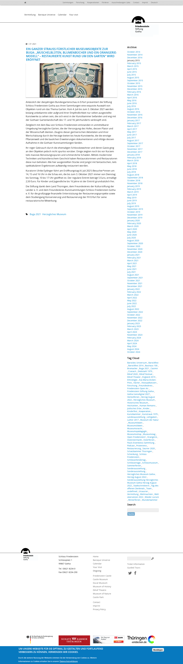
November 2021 (134, 283)
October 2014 (133, 51)
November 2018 (134, 183)
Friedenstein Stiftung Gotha (140, 391)
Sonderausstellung (136, 468)
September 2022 (135, 312)
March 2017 (133, 126)
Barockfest (153, 362)
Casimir (154, 368)
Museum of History (102, 586)
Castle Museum (100, 579)
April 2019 (132, 194)
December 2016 (134, 117)
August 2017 (133, 140)
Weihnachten (146, 494)
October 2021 (133, 280)
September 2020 (135, 243)
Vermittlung (30, 14)
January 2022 (133, 289)
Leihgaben (152, 417)
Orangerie (152, 437)
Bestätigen (158, 650)
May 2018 (131, 166)
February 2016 (134, 91)
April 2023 (132, 332)
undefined (132, 491)
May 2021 (131, 266)
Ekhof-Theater (134, 377)
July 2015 (131, 74)
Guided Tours (133, 567)
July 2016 (131, 106)
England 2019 (148, 377)
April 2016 (132, 97)
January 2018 (133, 154)
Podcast (131, 445)
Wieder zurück (152, 497)
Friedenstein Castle (102, 575)
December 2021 (134, 286)
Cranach (132, 371)
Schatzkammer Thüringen (139, 451)
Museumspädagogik (137, 431)
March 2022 (133, 294)
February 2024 (134, 337)
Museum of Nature (102, 593)
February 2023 (134, 326)
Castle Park (98, 597)
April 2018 (132, 163)
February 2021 (134, 257)
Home (96, 556)
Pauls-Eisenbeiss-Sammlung (140, 442)
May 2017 (131, 131)
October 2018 (133, 180)
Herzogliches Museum (54, 214)
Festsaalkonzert (149, 382)
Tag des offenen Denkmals (142, 487)
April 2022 (132, 297)
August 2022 (133, 309)
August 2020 (133, 240)
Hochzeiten (132, 405)
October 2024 (133, 352)
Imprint (145, 2)
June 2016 (132, 103)
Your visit (73, 14)
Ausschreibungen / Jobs (121, 2)
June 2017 (132, 134)
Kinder (146, 408)
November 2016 (134, 114)
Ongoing (97, 570)
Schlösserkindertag (136, 459)
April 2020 (132, 229)
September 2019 (135, 209)
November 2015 (134, 86)
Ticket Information (136, 564)
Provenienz (141, 445)
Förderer (105, 2)
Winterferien (134, 500)
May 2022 (131, 300)
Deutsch (154, 2)
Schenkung (132, 454)
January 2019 (133, 186)
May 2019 (131, 197)
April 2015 (132, 69)
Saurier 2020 (149, 448)
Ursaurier (143, 491)
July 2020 (131, 237)
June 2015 (132, 71)
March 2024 (133, 340)
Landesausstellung (136, 417)
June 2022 (132, 303)
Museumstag (149, 434)
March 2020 (133, 226)
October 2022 (133, 314)
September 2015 (135, 80)
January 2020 (133, 220)
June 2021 (132, 269)
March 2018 (133, 160)
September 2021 (135, 277)
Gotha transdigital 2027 (138, 394)
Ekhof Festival (145, 374)
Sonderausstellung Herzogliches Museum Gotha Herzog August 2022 (142, 482)
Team (149, 488)
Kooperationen (93, 2)
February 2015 (134, 63)
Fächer (137, 382)
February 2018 (134, 157)
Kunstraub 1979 (150, 414)
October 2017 (133, 146)
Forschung (80, 2)
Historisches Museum (137, 402)
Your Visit (97, 567)
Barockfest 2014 (135, 365)
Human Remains (147, 405)
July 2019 (131, 203)
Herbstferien (133, 397)
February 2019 (134, 189)
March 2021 (133, 260)
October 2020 (133, 246)
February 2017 (134, 123)
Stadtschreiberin (141, 485)
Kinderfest (132, 411)
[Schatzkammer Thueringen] (74, 640)
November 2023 (134, 334)
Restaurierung (134, 448)
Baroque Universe (46, 14)
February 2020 (134, 223)
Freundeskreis (145, 385)
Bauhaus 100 (151, 365)
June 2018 (132, 169)
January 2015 (133, 60)
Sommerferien (134, 465)
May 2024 (131, 346)
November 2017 (134, 149)
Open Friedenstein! (136, 437)
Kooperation (145, 411)
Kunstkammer (134, 414)
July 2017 (131, 137)
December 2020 (134, 252)
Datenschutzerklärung (69, 661)
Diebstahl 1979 (145, 371)
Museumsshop (134, 434)
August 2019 (133, 206)
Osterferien (148, 439)
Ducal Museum (100, 583)
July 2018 (131, 172)
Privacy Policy (99, 609)
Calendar (62, 14)
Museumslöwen (134, 425)
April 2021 (132, 263)
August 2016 (133, 109)
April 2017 (132, 129)
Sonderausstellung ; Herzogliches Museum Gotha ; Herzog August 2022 (141, 474)
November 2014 (134, 54)
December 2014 (134, 57)
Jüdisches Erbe (134, 408)
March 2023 (133, 329)
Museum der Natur (149, 419)
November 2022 (134, 317)
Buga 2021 (35, 214)
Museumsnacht (134, 428)
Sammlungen (68, 2)
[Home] (27, 2)
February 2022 (134, 292)
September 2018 (135, 177)
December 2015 (134, 89)
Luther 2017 (133, 419)
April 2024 (132, 343)
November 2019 (134, 214)
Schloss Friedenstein (137, 455)
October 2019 (133, 212)
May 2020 (131, 232)
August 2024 (133, 349)
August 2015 (133, 77)
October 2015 (133, 83)
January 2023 (133, 323)
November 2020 (134, 249)
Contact (136, 2)
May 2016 (131, 100)
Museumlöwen (135, 422)
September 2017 (135, 143)
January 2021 (133, 254)
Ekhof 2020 (132, 374)
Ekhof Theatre (99, 590)
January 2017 (133, 120)
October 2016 (133, 111)
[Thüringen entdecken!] (143, 640)
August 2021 (133, 274)
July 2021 (131, 272)
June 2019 (132, 200)
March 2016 (133, 94)
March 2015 (133, 66)
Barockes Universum (137, 362)
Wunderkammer (150, 500)
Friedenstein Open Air (137, 388)
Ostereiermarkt (134, 439)
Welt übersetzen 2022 (143, 495)
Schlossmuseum (150, 462)
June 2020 (132, 234)
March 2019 (133, 192)
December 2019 (134, 217)
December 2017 (134, 151)
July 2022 (131, 306)
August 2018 (133, 174)
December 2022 (134, 320)
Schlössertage (134, 462)
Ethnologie (132, 379)
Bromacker (132, 368)
